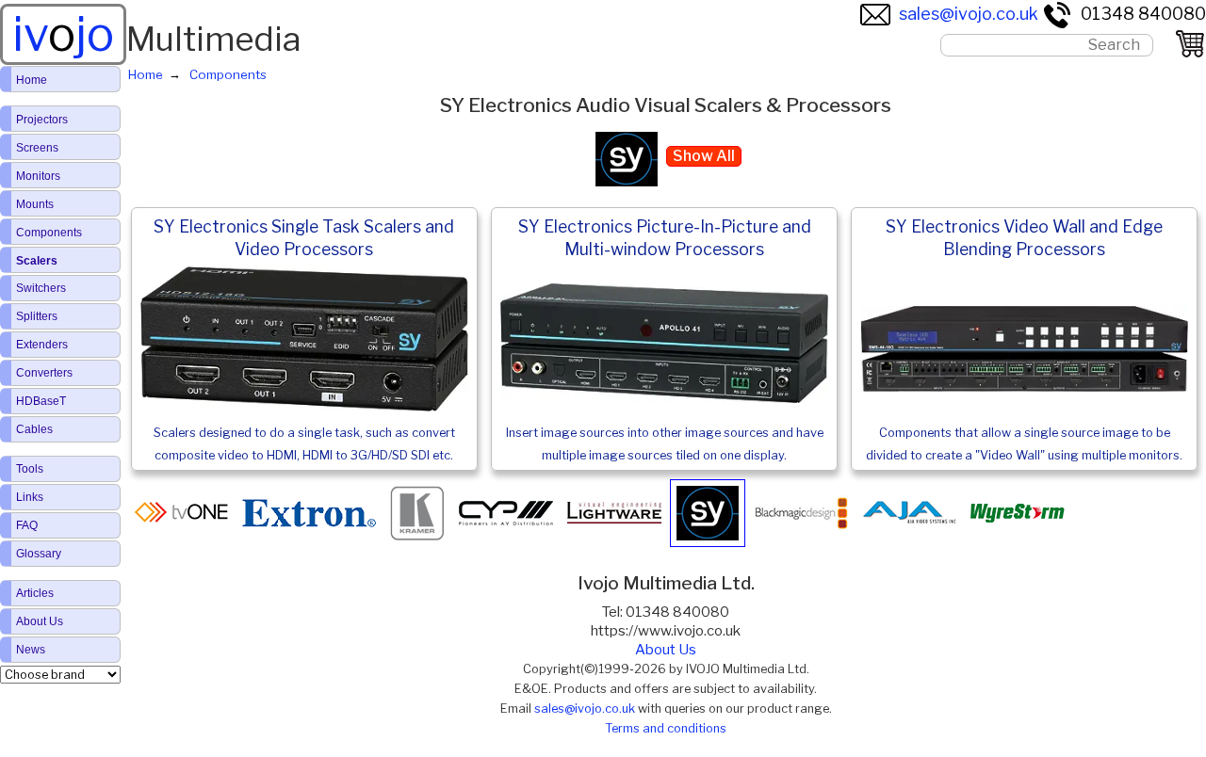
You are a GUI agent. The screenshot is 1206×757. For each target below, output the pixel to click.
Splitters (36, 316)
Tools (29, 468)
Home (31, 80)
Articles (35, 593)
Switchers (41, 288)
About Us (665, 649)
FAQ (27, 525)
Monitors (38, 176)
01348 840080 (1143, 14)
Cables (34, 429)
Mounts (35, 204)
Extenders (42, 344)
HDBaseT (41, 401)
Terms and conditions (665, 728)
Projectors (42, 119)
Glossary (38, 553)
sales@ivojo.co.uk (968, 14)
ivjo (63, 34)
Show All (704, 156)
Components (49, 232)
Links (29, 497)
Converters (44, 372)
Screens (37, 147)
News (30, 649)
